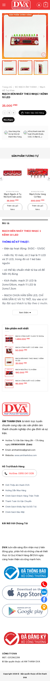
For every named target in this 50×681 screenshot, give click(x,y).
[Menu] (4, 4)
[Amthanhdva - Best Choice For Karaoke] (21, 5)
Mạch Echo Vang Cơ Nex (37, 195)
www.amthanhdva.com (26, 455)
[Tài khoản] (39, 5)
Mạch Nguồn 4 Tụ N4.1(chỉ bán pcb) (12, 195)
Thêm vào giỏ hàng (34, 112)
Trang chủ (7, 86)
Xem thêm (24, 312)
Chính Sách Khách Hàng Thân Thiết (22, 495)
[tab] (25, 223)
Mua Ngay (8, 119)
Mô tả (5, 223)
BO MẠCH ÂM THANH (26, 86)
